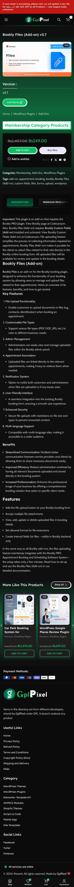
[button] (19, 653)
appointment (26, 179)
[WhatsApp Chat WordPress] (19, 609)
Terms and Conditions (16, 752)
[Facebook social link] (51, 160)
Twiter (6, 847)
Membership (23, 173)
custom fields (22, 183)
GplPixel (20, 713)
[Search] (59, 19)
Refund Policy (11, 746)
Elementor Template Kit (17, 797)
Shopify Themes (12, 808)
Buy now (52, 150)
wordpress (61, 183)
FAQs (6, 769)
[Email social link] (60, 160)
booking (40, 179)
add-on (13, 179)
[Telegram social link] (64, 160)
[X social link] (56, 160)
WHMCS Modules (13, 802)
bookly (50, 179)
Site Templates (11, 825)
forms (40, 183)
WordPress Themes (14, 786)
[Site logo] (37, 19)
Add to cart (22, 150)
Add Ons (44, 113)
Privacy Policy (11, 741)
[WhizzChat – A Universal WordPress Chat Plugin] (55, 609)
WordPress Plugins (24, 113)
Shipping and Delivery (16, 763)
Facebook (9, 842)
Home (6, 113)
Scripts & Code (12, 814)
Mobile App (10, 819)
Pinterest (8, 853)
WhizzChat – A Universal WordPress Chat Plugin (54, 631)
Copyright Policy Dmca (16, 757)
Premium (8, 636)
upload (49, 183)
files (33, 183)
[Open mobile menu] (6, 19)
